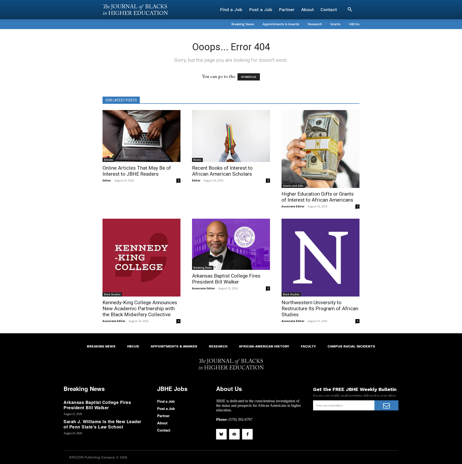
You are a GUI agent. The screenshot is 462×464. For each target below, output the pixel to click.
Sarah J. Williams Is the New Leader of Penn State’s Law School (102, 424)
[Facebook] (247, 434)
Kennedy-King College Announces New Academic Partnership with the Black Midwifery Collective (140, 308)
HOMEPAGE (248, 77)
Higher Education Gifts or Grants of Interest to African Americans (318, 197)
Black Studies (112, 294)
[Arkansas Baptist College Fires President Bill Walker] (231, 244)
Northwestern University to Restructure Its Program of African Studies (320, 308)
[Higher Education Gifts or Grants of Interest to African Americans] (320, 149)
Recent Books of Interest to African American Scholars (222, 171)
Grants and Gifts (293, 185)
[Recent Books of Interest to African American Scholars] (231, 136)
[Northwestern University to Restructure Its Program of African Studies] (320, 258)
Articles (108, 159)
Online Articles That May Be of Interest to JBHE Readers (137, 171)
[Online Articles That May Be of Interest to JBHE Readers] (141, 136)
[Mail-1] (234, 434)
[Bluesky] (221, 434)
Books (197, 159)
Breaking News (202, 267)
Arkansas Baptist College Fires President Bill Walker (226, 279)
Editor (107, 180)
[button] (349, 9)
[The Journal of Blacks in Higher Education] (135, 9)
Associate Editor (293, 206)
